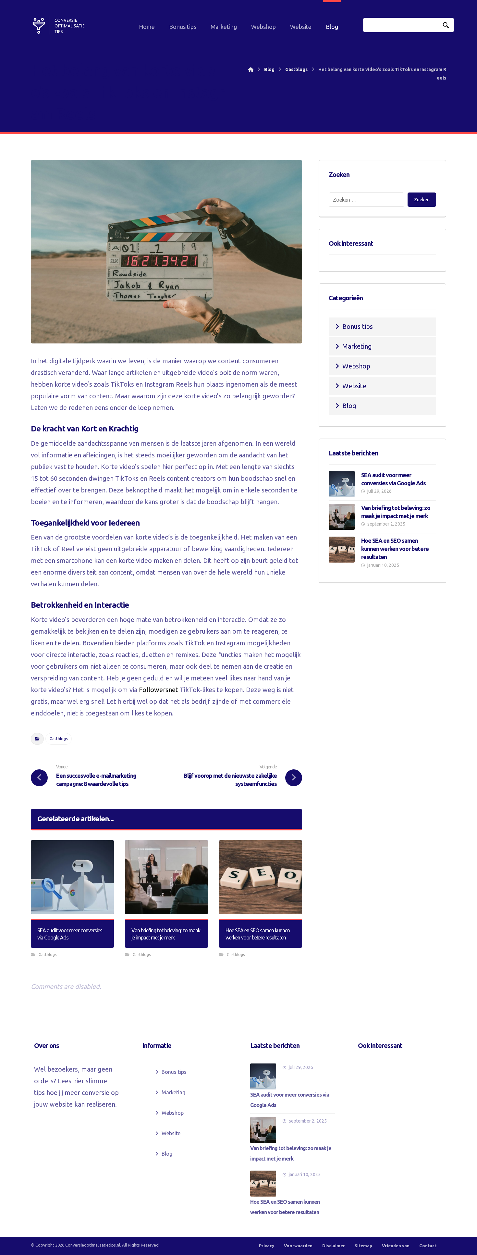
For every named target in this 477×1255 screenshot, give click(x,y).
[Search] (446, 25)
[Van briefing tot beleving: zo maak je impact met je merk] (342, 517)
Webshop (356, 366)
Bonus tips (357, 326)
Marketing (357, 346)
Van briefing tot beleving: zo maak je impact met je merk (290, 1153)
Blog (349, 405)
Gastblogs (58, 739)
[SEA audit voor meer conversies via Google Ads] (342, 484)
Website (354, 386)
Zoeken (422, 199)
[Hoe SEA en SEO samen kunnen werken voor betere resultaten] (342, 550)
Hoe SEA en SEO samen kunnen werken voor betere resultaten (395, 548)
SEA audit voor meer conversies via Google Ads (289, 1100)
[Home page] (250, 69)
